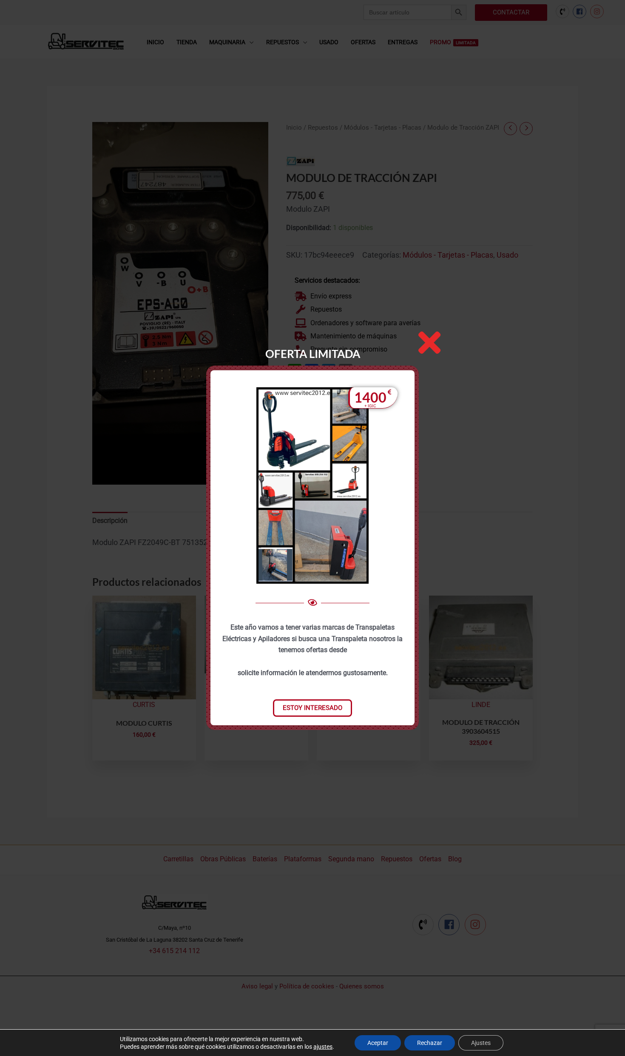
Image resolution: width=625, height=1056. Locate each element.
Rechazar (429, 1042)
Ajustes (481, 1042)
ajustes (322, 1046)
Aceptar (377, 1042)
